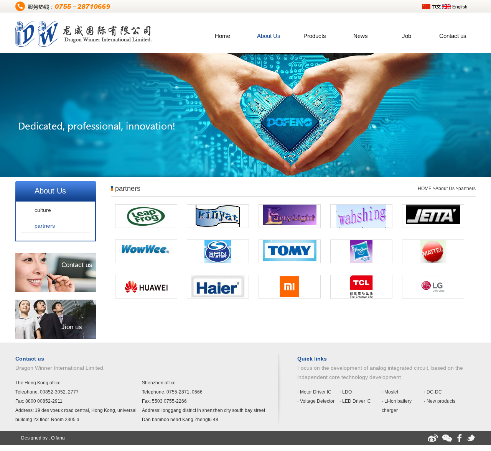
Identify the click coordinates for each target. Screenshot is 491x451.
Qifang (58, 438)
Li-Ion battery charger (397, 406)
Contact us (452, 36)
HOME (425, 188)
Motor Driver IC (314, 392)
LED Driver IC (355, 401)
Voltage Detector (315, 401)
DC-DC (433, 392)
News (360, 36)
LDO (345, 392)
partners (45, 226)
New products (439, 401)
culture (43, 210)
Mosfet (390, 392)
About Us (268, 36)
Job (406, 36)
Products (314, 36)
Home (222, 36)
